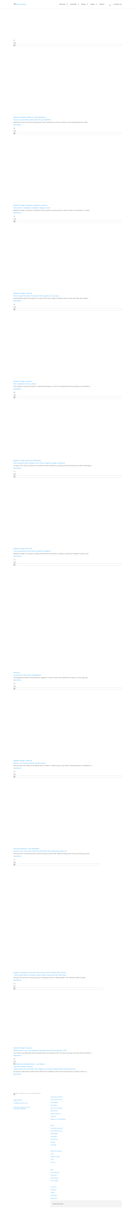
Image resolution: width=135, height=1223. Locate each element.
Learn (52, 1154)
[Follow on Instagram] (15, 1113)
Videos (53, 1125)
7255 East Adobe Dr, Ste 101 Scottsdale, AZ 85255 (22, 1108)
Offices (53, 1192)
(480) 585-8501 (18, 1100)
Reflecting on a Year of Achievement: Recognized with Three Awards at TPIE (40, 1050)
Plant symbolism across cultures (25, 384)
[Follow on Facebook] (23, 1113)
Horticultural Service (43, 972)
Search (101, 4)
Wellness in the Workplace (36, 117)
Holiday (23, 117)
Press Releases (55, 1172)
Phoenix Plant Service (58, 972)
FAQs (52, 1159)
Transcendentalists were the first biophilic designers (32, 551)
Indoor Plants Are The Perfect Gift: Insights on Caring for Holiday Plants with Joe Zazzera (45, 1069)
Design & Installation (33, 205)
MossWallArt (54, 1102)
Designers (54, 1190)
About (83, 4)
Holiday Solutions (27, 1067)
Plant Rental (54, 1111)
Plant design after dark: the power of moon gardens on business (36, 296)
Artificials (53, 1116)
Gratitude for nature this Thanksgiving (27, 675)
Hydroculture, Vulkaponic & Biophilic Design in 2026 (32, 208)
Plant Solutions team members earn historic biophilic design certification (39, 463)
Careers (53, 1162)
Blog (52, 1170)
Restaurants (54, 1198)
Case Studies (54, 1181)
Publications (37, 460)
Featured (17, 117)
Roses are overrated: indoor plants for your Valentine (32, 120)
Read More (17, 125)
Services (62, 4)
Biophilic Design (19, 205)
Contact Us (118, 4)
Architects (54, 1187)
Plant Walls (54, 1105)
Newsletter (54, 1175)
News (93, 4)
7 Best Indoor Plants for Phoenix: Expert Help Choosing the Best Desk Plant (40, 975)
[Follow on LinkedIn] (19, 1113)
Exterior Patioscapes (57, 1108)
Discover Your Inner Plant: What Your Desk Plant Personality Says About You (40, 851)
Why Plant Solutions (56, 1151)
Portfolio (73, 4)
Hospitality (54, 1195)
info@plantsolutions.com (21, 1103)
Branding (53, 1145)
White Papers (54, 1178)
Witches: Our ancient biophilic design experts (30, 763)
